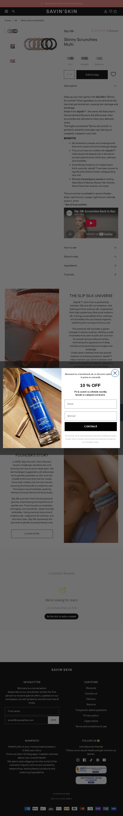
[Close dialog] (115, 373)
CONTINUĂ (90, 426)
